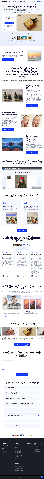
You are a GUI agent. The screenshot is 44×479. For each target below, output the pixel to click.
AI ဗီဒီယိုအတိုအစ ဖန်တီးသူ (18, 459)
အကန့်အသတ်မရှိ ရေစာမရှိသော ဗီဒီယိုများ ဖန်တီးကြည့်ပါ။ (9, 29)
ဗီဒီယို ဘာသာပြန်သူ (17, 448)
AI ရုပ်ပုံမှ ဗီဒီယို (17, 446)
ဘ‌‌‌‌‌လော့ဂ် (28, 446)
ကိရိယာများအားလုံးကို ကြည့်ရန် (22, 344)
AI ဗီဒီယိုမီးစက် (17, 447)
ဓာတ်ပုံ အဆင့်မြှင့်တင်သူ (18, 456)
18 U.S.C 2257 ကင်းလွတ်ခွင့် (37, 451)
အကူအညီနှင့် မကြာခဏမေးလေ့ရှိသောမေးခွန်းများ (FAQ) (19, 466)
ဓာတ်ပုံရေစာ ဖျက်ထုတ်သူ (18, 455)
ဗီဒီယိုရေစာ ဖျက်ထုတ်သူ (18, 451)
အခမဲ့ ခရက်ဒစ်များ (19, 1)
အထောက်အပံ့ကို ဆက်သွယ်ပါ (19, 470)
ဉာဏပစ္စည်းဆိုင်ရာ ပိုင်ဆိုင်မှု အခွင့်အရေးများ (37, 449)
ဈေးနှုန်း (14, 1)
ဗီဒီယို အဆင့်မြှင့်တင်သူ (18, 452)
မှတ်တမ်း (24, 1)
